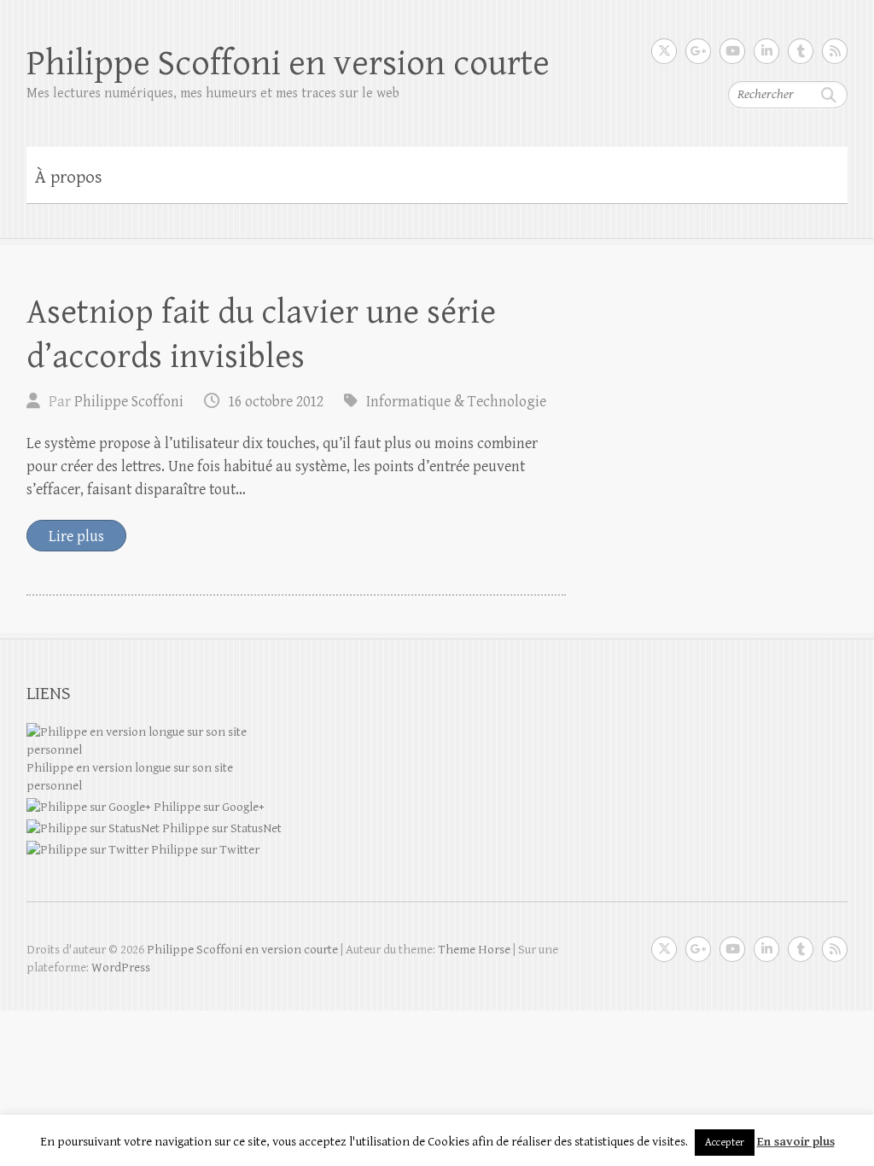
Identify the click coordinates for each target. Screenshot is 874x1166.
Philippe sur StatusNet (221, 828)
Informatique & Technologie (456, 402)
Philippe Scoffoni (129, 402)
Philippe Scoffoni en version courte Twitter (664, 51)
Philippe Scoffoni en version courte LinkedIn (766, 51)
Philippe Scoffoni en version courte (288, 64)
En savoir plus (796, 1141)
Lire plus (76, 536)
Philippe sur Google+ (208, 807)
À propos (68, 177)
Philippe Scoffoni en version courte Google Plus (698, 51)
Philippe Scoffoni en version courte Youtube (732, 51)
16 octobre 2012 (275, 402)
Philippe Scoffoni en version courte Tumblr (800, 51)
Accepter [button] (724, 1142)
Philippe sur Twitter (204, 849)
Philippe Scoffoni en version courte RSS (835, 51)
